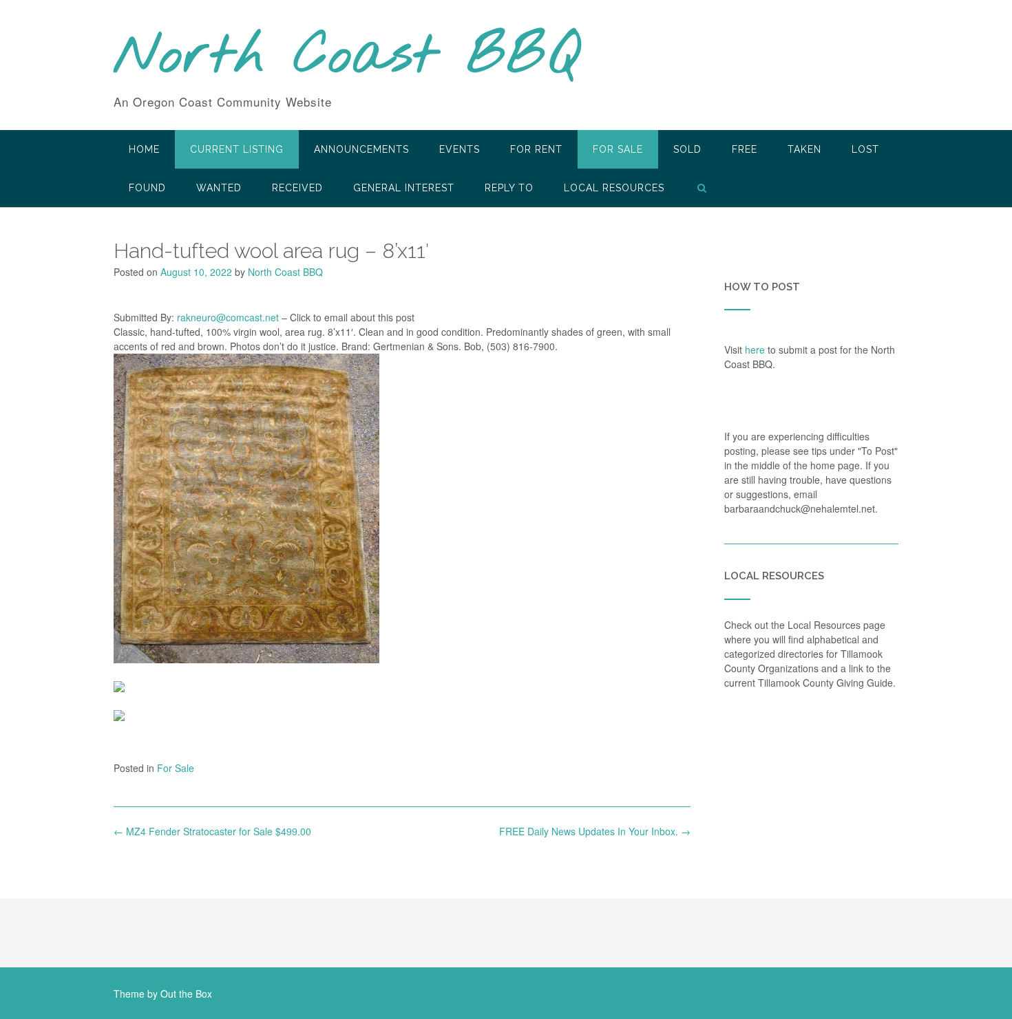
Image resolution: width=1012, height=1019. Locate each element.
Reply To (509, 187)
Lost (865, 149)
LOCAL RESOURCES (614, 187)
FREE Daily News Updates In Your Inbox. (595, 831)
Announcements (361, 149)
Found (147, 187)
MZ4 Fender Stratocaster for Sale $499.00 (212, 831)
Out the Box (186, 993)
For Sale (618, 149)
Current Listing (237, 149)
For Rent (536, 149)
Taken (804, 149)
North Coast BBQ (347, 57)
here (755, 349)
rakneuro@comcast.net (228, 317)
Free (744, 149)
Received (297, 187)
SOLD (687, 149)
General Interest (403, 187)
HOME (144, 149)
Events (459, 149)
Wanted (219, 187)
